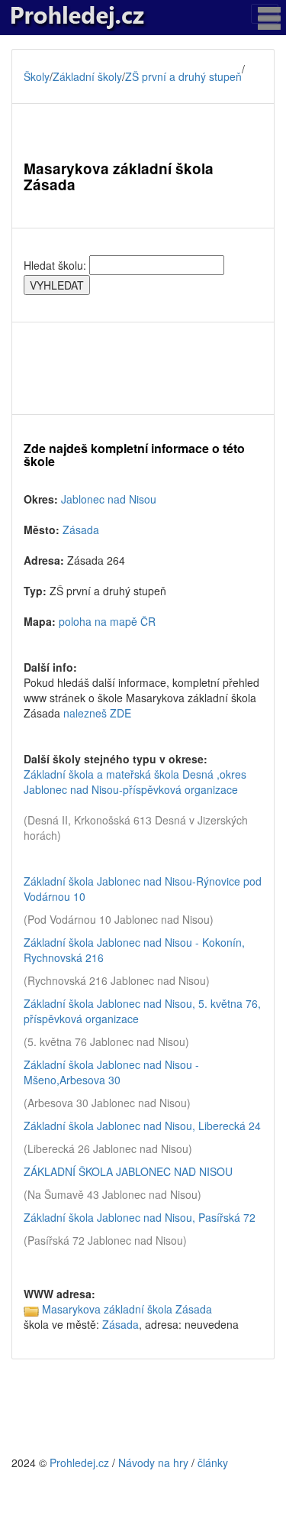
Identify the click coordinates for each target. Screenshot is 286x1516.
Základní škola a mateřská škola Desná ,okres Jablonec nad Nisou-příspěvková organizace (135, 781)
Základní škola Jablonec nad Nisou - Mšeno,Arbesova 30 (111, 1072)
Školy (37, 76)
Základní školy (87, 76)
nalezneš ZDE (97, 713)
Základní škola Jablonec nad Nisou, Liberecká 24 (142, 1125)
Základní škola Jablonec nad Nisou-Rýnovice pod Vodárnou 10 (143, 888)
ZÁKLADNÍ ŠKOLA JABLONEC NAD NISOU (128, 1171)
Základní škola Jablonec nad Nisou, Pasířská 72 (139, 1217)
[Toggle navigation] (264, 14)
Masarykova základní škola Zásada (127, 1309)
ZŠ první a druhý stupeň (183, 76)
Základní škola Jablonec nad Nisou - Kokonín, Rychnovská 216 (134, 950)
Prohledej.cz (79, 1462)
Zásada (81, 529)
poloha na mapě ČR (107, 621)
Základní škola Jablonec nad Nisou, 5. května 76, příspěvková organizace (142, 1011)
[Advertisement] (143, 368)
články (213, 1462)
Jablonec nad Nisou (108, 499)
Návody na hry (153, 1462)
